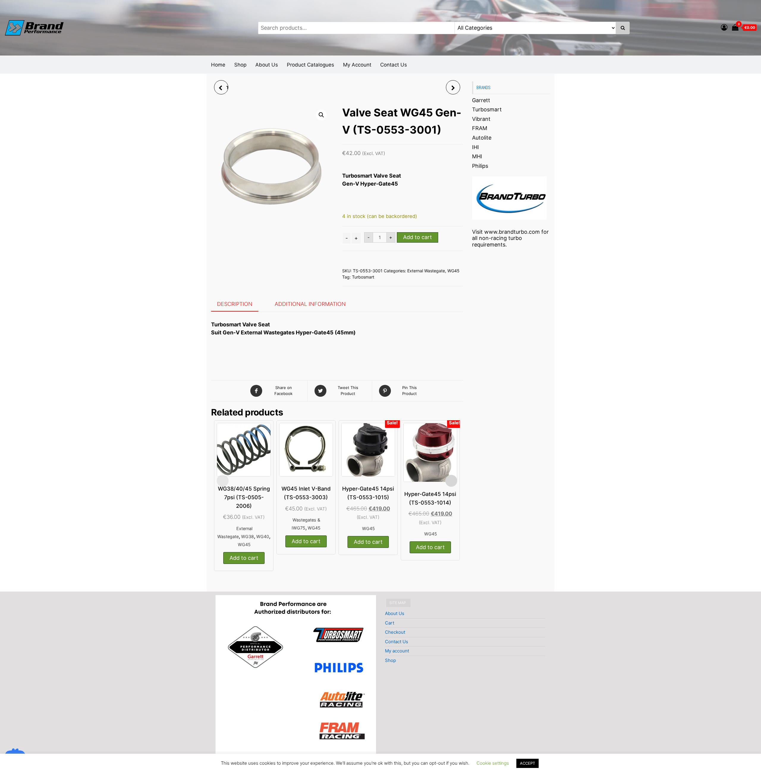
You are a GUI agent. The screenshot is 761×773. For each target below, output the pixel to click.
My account (397, 651)
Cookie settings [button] (493, 763)
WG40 (262, 536)
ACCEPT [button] (527, 763)
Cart (389, 623)
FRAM (479, 128)
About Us (266, 65)
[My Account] (724, 27)
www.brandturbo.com (512, 232)
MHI (477, 156)
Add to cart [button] (243, 558)
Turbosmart (363, 276)
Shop (240, 65)
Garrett (481, 100)
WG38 (247, 536)
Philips (480, 166)
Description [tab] (234, 304)
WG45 (453, 270)
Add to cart (417, 237)
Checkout (395, 632)
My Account (357, 65)
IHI (475, 147)
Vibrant (481, 119)
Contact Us (393, 65)
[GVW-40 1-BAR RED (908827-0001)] (453, 87)
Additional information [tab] (310, 304)
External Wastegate (426, 270)
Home (218, 65)
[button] (321, 115)
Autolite (481, 138)
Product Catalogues (310, 65)
